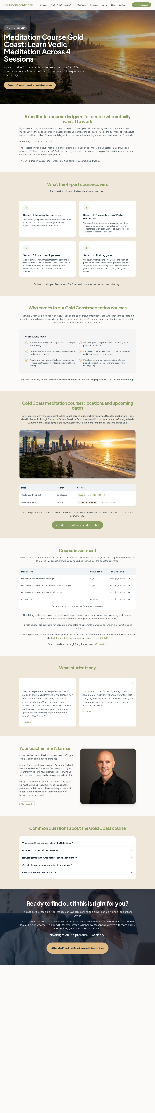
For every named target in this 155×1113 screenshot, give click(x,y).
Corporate (94, 5)
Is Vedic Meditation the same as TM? (39, 872)
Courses (43, 5)
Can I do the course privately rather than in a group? (47, 865)
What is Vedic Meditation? (60, 5)
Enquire (82, 495)
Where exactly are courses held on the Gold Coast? (47, 842)
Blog (113, 5)
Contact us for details (87, 502)
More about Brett (28, 804)
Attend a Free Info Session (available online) (30, 85)
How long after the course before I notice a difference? (49, 857)
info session (100, 644)
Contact (122, 5)
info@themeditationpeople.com (66, 637)
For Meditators (80, 5)
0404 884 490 (99, 495)
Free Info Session (141, 5)
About (104, 5)
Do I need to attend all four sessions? (40, 850)
